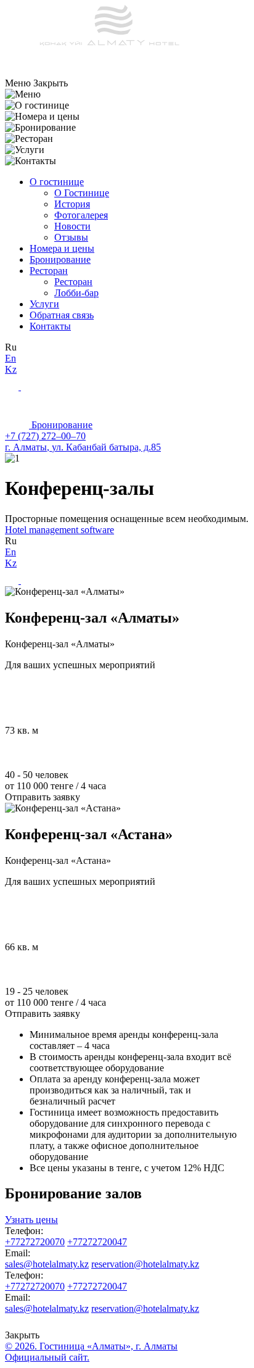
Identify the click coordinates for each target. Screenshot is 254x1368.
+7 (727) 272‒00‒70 (45, 436)
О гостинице (57, 181)
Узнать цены (31, 1219)
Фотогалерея (81, 215)
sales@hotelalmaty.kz (47, 1264)
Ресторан (49, 270)
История (72, 204)
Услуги (44, 304)
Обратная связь (62, 315)
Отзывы (71, 237)
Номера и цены (62, 248)
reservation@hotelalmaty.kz (145, 1264)
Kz (11, 369)
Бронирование (60, 259)
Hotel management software (59, 529)
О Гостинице (81, 193)
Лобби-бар (76, 293)
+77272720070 (35, 1242)
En (10, 358)
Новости (72, 226)
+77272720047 (97, 1242)
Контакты (50, 326)
